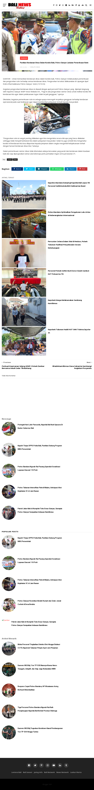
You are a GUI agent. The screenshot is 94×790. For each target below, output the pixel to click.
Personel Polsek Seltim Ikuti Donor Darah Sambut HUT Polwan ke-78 (68, 272)
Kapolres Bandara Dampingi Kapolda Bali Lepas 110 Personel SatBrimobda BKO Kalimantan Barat (69, 184)
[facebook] (53, 5)
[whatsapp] (63, 5)
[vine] (76, 5)
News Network (62, 772)
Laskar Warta (76, 772)
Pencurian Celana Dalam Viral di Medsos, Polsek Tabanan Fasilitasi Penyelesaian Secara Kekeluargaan (67, 244)
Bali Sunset (27, 772)
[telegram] (66, 5)
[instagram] (56, 5)
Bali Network (49, 772)
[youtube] (79, 5)
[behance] (73, 5)
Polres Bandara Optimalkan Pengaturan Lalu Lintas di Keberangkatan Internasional (69, 213)
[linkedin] (69, 5)
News (15, 159)
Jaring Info (38, 772)
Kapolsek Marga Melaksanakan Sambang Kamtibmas (65, 301)
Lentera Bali (16, 772)
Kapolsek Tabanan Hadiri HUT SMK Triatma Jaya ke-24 (69, 331)
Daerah (24, 58)
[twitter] (60, 5)
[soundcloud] (83, 5)
